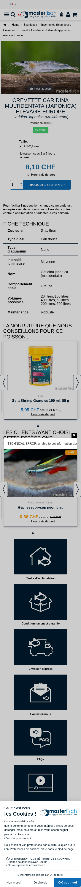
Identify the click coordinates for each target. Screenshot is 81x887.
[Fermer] (74, 435)
